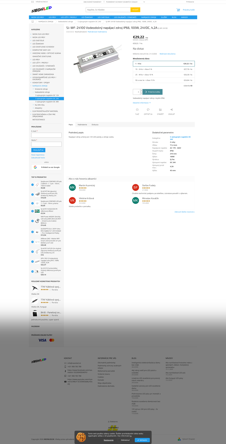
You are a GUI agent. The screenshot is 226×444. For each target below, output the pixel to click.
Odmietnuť (125, 440)
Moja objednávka (104, 383)
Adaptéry (38, 108)
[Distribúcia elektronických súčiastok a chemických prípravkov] (113, 428)
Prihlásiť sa (38, 150)
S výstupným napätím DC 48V (47, 102)
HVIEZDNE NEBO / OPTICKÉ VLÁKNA (47, 53)
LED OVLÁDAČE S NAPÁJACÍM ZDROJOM (44, 70)
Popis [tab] (71, 124)
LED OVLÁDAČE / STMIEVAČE (44, 66)
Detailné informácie (141, 103)
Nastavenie (109, 440)
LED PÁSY (36, 59)
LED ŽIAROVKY (38, 44)
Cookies (101, 377)
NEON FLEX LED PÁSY (41, 34)
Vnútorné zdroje (41, 89)
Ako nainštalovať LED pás (175, 373)
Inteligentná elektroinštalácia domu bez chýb (146, 363)
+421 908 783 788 (74, 366)
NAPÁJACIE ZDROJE (40, 86)
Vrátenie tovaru (104, 374)
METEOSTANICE (39, 119)
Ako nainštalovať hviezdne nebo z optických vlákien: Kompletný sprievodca (179, 364)
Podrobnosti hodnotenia (97, 32)
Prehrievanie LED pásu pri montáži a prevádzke (146, 395)
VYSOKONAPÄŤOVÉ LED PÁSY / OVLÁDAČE (44, 78)
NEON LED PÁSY (39, 37)
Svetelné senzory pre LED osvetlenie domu (146, 387)
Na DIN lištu (40, 105)
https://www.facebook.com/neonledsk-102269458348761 (80, 371)
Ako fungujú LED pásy (174, 378)
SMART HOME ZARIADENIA (43, 74)
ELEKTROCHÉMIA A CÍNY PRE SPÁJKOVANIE (44, 115)
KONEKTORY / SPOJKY (41, 82)
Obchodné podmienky (92, 2)
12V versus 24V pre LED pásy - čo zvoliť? (145, 410)
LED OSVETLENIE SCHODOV (43, 47)
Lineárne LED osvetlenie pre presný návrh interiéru (146, 379)
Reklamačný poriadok (106, 371)
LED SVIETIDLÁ (38, 40)
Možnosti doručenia (167, 54)
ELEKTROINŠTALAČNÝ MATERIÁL (45, 111)
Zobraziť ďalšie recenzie (184, 212)
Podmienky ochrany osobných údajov (121, 2)
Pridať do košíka (154, 92)
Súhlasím (143, 440)
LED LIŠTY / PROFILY (40, 63)
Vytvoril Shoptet (188, 439)
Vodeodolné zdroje (42, 92)
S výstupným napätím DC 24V (47, 98)
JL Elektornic (113, 421)
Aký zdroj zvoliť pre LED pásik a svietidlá (144, 371)
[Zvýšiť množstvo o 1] (141, 90)
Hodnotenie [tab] (82, 124)
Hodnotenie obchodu (106, 386)
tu (130, 436)
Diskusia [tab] (95, 124)
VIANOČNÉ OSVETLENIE (42, 56)
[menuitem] (37, 17)
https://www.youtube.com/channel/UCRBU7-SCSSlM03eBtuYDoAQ (80, 381)
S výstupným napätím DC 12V (47, 95)
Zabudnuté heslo (38, 157)
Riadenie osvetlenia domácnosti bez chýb (146, 402)
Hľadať (135, 10)
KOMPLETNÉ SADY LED (41, 50)
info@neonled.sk (74, 363)
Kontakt (101, 380)
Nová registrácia (37, 155)
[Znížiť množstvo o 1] (141, 93)
